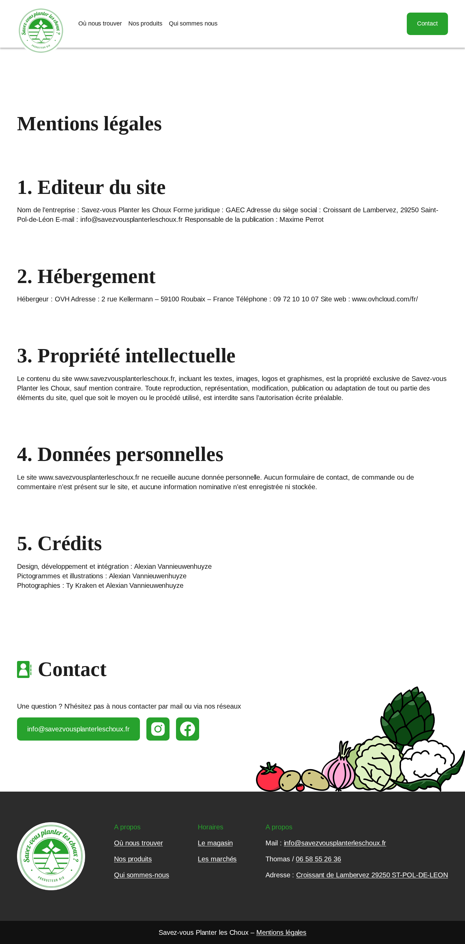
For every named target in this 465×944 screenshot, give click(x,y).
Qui (120, 875)
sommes (139, 875)
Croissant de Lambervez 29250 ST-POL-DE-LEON (372, 875)
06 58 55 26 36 (318, 859)
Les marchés (217, 859)
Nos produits (133, 859)
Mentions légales (281, 932)
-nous (160, 875)
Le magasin (215, 843)
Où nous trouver (138, 843)
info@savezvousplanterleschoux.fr (78, 729)
